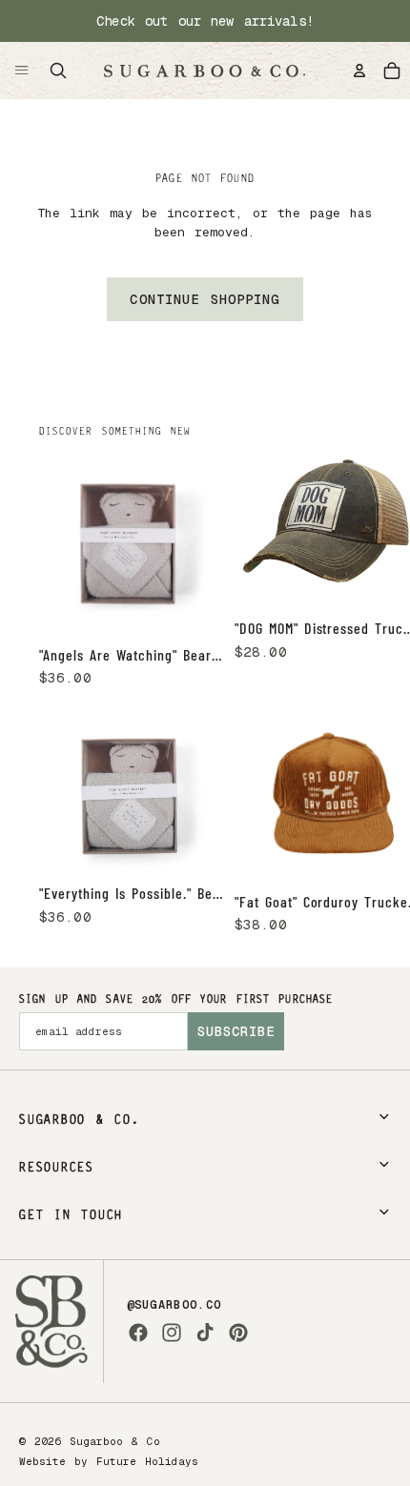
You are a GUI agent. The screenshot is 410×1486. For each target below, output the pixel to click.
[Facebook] (138, 1332)
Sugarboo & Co (115, 1441)
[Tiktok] (205, 1332)
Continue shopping (204, 299)
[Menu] (22, 70)
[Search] (58, 70)
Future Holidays (147, 1461)
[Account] (359, 70)
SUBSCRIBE (236, 1031)
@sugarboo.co (174, 1305)
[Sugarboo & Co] (204, 70)
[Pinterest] (238, 1332)
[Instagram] (171, 1332)
